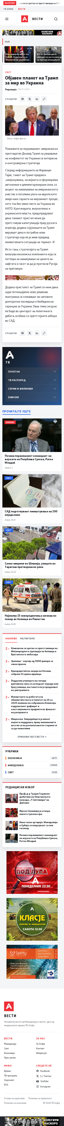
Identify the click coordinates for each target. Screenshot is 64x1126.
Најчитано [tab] (27, 638)
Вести (21, 9)
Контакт (40, 1048)
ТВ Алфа (8, 9)
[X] (30, 99)
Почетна (32, 371)
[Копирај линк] (44, 99)
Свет (8, 72)
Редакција (11, 89)
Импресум (41, 1053)
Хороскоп (9, 1080)
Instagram (45, 1086)
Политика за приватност (40, 1098)
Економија (9, 1053)
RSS (6, 1084)
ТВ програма (10, 1075)
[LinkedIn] (37, 99)
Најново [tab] (11, 638)
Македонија (10, 1043)
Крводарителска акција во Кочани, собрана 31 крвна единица (31, 672)
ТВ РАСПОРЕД (32, 380)
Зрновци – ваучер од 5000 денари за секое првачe (32, 662)
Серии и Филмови (32, 388)
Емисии (32, 397)
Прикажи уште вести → (32, 736)
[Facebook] (22, 99)
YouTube (44, 1081)
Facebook (45, 1070)
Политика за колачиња (15, 1103)
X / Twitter (45, 1076)
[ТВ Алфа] (24, 18)
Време (7, 1070)
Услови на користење (14, 1098)
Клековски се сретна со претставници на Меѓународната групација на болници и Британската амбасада (34, 651)
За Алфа (40, 1043)
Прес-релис (10, 1057)
